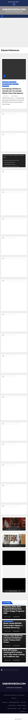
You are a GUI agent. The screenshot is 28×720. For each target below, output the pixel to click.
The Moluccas (5, 702)
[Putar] (4, 529)
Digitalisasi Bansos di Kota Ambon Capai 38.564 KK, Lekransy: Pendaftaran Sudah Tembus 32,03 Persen (13, 638)
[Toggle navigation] (14, 16)
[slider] (13, 545)
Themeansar (13, 698)
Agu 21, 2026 (7, 616)
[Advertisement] (14, 32)
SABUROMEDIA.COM (14, 9)
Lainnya (19, 708)
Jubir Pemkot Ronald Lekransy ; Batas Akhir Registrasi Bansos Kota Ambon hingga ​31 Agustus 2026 (13, 609)
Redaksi (24, 708)
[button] (14, 524)
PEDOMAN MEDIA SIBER (14, 702)
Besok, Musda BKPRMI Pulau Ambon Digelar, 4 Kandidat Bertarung (12, 625)
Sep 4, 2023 (6, 96)
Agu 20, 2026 (7, 645)
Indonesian (19, 719)
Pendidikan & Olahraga (21, 705)
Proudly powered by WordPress (10, 695)
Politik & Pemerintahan (8, 621)
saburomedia (14, 96)
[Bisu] (21, 529)
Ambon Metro (23, 702)
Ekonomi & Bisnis (12, 705)
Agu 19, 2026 (7, 660)
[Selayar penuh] (23, 529)
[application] (14, 160)
